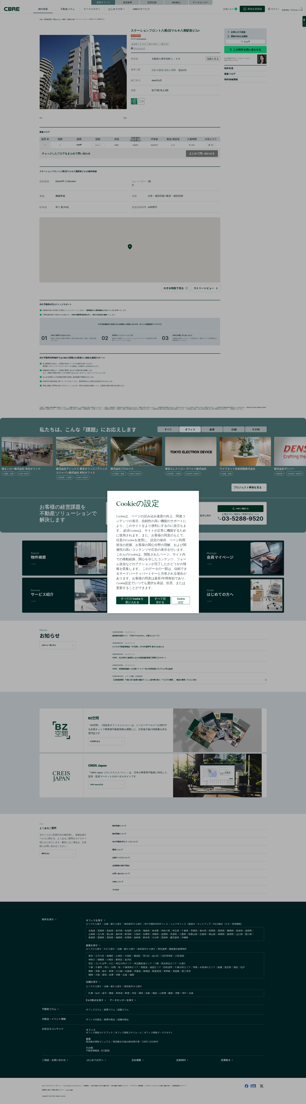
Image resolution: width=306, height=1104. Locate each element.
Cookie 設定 (181, 600)
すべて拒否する (160, 600)
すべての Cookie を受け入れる (132, 600)
